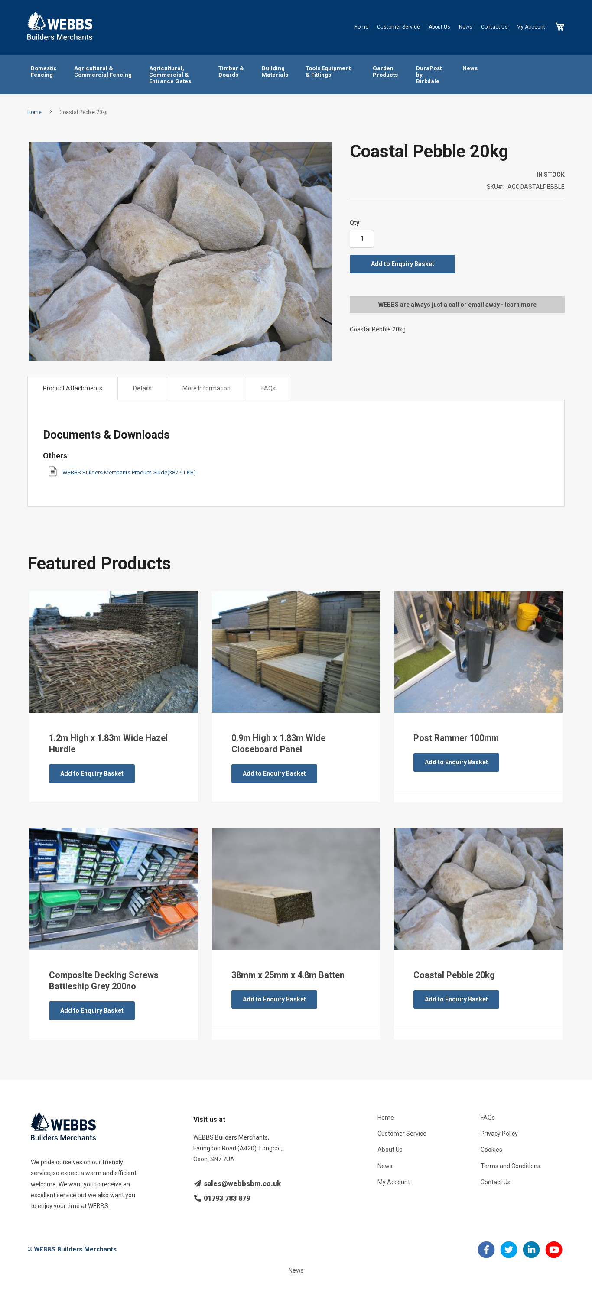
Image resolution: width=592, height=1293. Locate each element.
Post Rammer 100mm (456, 738)
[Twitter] (509, 1254)
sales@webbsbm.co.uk (241, 1183)
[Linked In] (531, 1254)
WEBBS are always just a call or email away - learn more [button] (457, 304)
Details (142, 388)
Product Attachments (72, 388)
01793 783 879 (226, 1198)
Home (361, 27)
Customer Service (398, 27)
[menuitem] (43, 72)
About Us (439, 27)
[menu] (296, 74)
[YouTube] (554, 1254)
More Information (206, 388)
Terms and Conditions (510, 1166)
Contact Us (494, 27)
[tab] (72, 388)
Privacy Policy (499, 1133)
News (465, 27)
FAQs (268, 388)
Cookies (491, 1149)
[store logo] (59, 26)
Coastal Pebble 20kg (454, 975)
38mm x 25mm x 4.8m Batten (288, 975)
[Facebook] (486, 1254)
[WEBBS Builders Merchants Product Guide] (52, 474)
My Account (531, 27)
